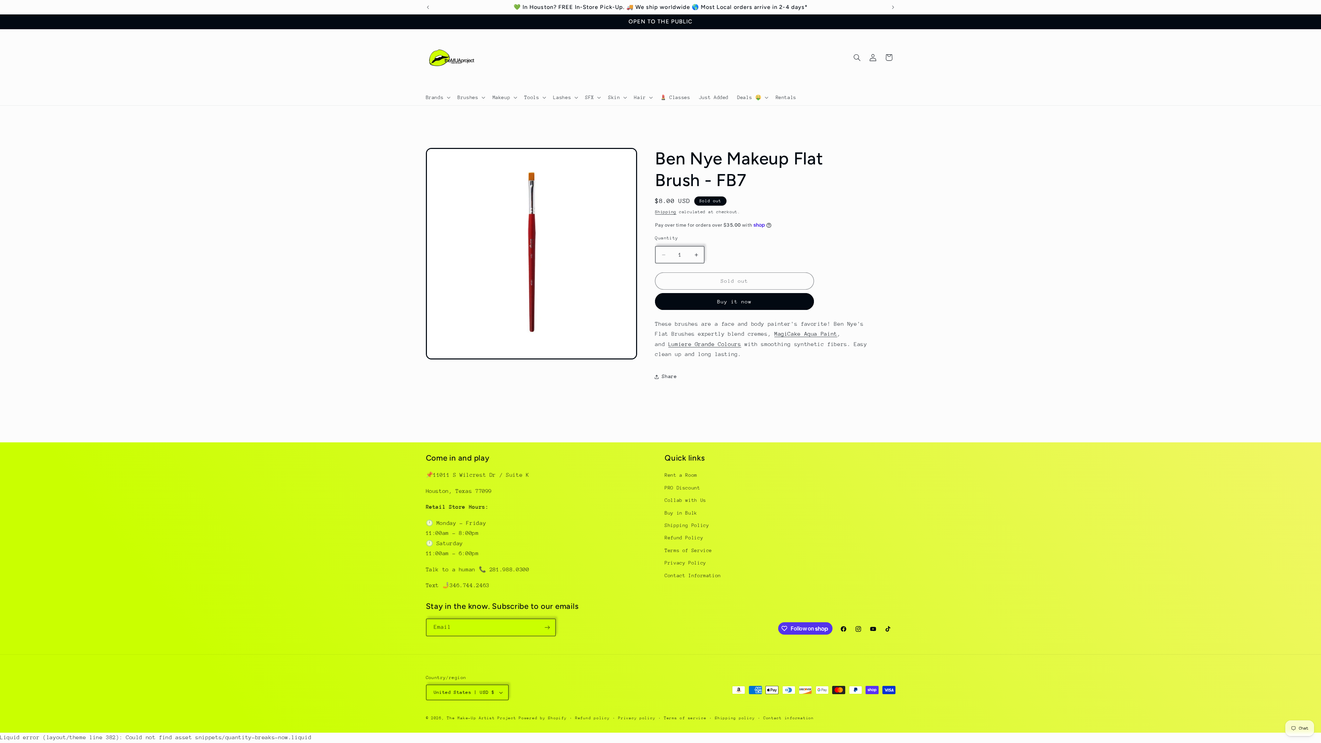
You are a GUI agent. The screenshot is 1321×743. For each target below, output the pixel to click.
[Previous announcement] (428, 7)
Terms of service (685, 718)
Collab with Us (685, 500)
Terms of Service (688, 550)
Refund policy (592, 718)
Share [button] (669, 376)
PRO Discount (682, 488)
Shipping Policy (687, 525)
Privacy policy (636, 718)
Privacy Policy (685, 563)
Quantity (666, 237)
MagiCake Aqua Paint (805, 334)
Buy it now (734, 301)
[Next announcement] (893, 7)
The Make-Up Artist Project (483, 718)
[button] (437, 97)
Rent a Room (681, 475)
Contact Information (693, 575)
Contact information (788, 718)
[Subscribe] (547, 627)
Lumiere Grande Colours (704, 344)
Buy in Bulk (681, 513)
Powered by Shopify (543, 718)
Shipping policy (735, 718)
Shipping (665, 211)
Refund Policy (684, 537)
